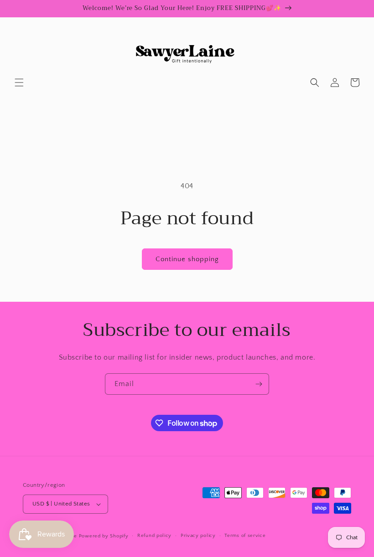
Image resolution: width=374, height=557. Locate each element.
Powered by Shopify (104, 536)
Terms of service (244, 535)
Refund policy (154, 535)
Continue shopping (187, 259)
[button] (19, 82)
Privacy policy (198, 535)
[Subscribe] (259, 384)
